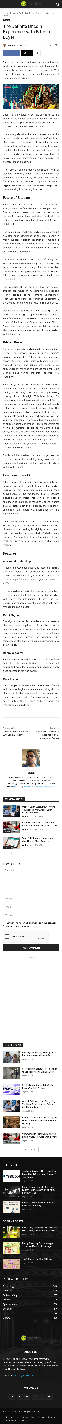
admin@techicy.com (24, 1375)
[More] (37, 53)
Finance (13, 13)
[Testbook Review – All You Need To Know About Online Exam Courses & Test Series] (11, 1176)
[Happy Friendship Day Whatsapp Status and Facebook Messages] (11, 1248)
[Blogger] (12, 1397)
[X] (42, 1397)
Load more (30, 1149)
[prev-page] (5, 853)
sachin (12, 45)
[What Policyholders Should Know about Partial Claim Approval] (11, 843)
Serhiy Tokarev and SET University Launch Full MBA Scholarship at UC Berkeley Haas (38, 1190)
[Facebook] (20, 1397)
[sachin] (5, 45)
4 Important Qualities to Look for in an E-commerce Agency (47, 734)
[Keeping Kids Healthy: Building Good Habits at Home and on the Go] (11, 1057)
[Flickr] (27, 1397)
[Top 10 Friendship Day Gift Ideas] (11, 1263)
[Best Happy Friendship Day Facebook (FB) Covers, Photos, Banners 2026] (11, 1232)
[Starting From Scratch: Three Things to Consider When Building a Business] (11, 1073)
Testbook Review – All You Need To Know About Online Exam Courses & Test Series (39, 1174)
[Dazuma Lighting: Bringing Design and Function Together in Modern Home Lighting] (11, 1122)
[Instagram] (35, 1397)
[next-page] (10, 853)
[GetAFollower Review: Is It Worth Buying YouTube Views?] (11, 1089)
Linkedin (26, 787)
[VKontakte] (49, 1397)
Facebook (17, 787)
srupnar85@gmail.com (45, 787)
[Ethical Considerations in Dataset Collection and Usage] (11, 1207)
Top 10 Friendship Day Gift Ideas (37, 1259)
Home (5, 13)
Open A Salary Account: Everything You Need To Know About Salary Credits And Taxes (38, 810)
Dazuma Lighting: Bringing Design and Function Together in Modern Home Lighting (40, 1120)
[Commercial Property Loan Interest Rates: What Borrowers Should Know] (11, 827)
